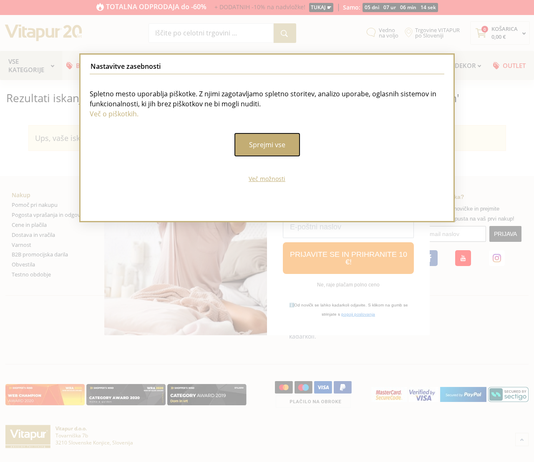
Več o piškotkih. (114, 113)
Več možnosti (267, 179)
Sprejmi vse (267, 144)
